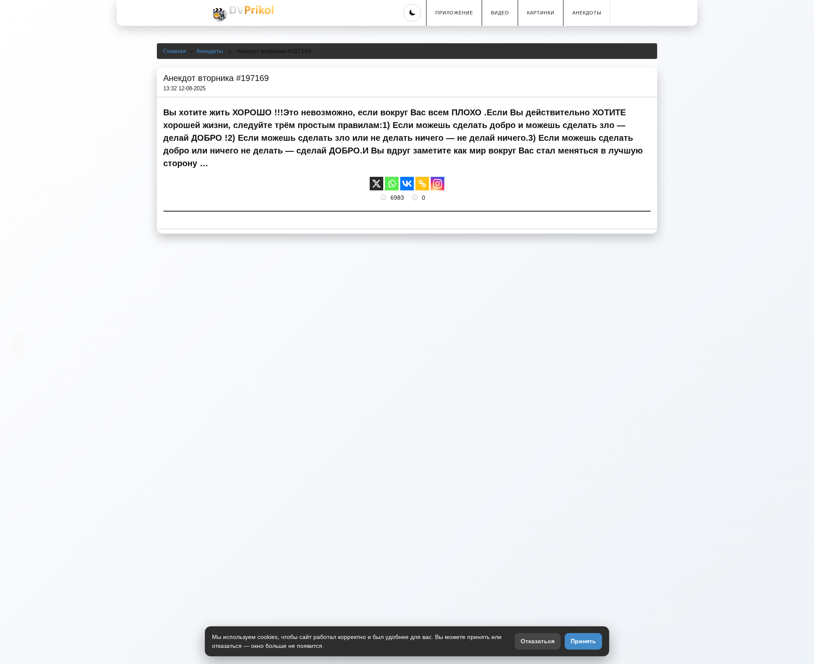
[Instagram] (437, 183)
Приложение (454, 12)
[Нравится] (384, 197)
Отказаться (538, 641)
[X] (376, 183)
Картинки (541, 12)
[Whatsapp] (392, 183)
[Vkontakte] (407, 183)
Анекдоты (587, 12)
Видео (500, 12)
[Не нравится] (416, 197)
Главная (174, 50)
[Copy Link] (422, 183)
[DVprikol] (242, 13)
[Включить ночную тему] (412, 13)
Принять (583, 641)
